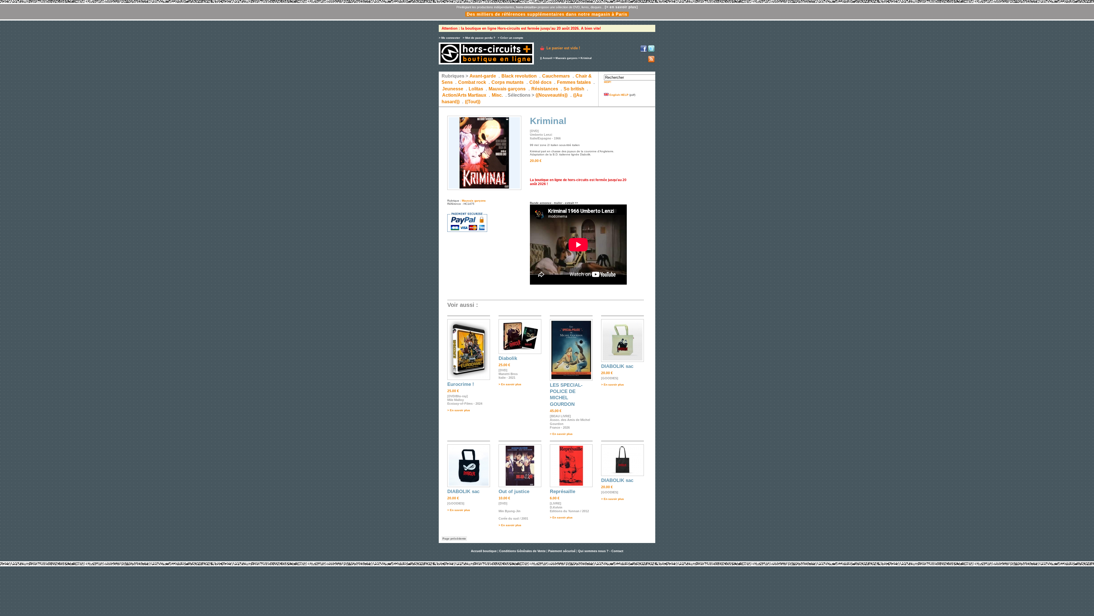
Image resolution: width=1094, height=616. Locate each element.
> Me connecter (449, 37)
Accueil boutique (484, 551)
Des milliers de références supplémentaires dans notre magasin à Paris (547, 14)
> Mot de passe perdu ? (479, 37)
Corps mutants (508, 82)
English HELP (618, 94)
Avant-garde (483, 76)
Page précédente (454, 538)
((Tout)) (472, 101)
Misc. (497, 95)
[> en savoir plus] (621, 7)
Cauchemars (556, 76)
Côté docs (540, 82)
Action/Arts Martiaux (464, 95)
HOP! (607, 82)
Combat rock (472, 82)
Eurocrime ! (460, 384)
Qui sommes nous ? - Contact (600, 551)
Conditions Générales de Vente (522, 551)
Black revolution (519, 76)
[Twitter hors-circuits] (651, 51)
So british (574, 88)
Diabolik (508, 358)
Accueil (547, 58)
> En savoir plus (458, 410)
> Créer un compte (510, 37)
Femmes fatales (574, 82)
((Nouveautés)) (552, 95)
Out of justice (514, 491)
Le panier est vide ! (563, 48)
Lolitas (476, 88)
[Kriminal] (484, 189)
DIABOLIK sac (617, 366)
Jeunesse (452, 88)
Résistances (544, 88)
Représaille (562, 491)
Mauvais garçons (566, 58)
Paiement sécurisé (561, 551)
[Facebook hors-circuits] (643, 51)
